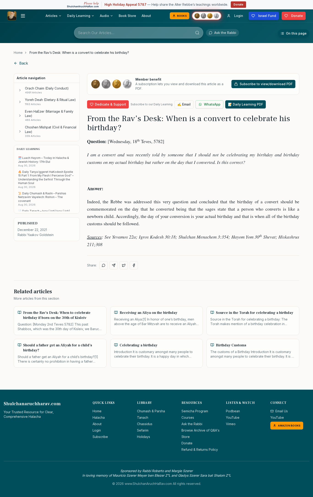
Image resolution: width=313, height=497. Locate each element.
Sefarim (142, 430)
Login (97, 430)
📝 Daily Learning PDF (245, 104)
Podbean (233, 411)
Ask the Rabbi (191, 424)
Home (18, 52)
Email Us (281, 411)
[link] (79, 52)
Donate (238, 4)
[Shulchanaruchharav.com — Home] (11, 15)
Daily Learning (78, 16)
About (146, 16)
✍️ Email (184, 104)
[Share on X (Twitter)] (124, 265)
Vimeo (231, 424)
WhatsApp (212, 104)
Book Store (127, 16)
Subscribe (100, 437)
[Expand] (20, 90)
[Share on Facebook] (134, 265)
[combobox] (138, 32)
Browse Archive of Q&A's (200, 430)
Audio (104, 16)
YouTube (232, 417)
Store (185, 437)
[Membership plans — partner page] (206, 16)
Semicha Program (194, 411)
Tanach (142, 417)
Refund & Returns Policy (199, 449)
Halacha (99, 417)
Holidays (143, 437)
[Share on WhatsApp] (103, 265)
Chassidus (144, 424)
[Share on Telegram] (114, 265)
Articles (52, 16)
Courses (187, 417)
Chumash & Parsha (151, 411)
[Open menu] (23, 15)
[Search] (197, 32)
